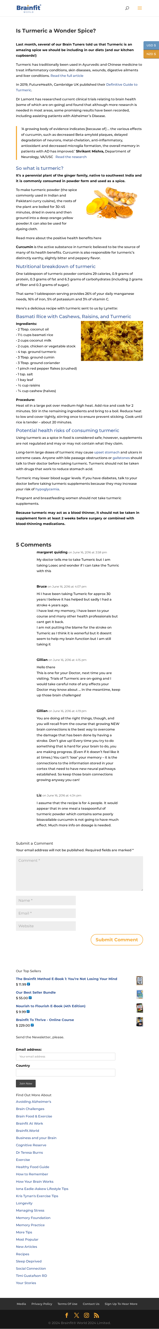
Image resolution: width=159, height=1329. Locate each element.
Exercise (23, 1160)
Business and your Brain (36, 1138)
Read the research (71, 157)
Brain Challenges (30, 1109)
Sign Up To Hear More (121, 1304)
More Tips (24, 1232)
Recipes (22, 1254)
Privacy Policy (41, 1304)
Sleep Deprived (29, 1261)
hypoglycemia (47, 489)
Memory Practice (30, 1225)
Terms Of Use (67, 1304)
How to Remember (32, 1174)
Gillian (42, 660)
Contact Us (91, 1304)
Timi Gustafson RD (31, 1276)
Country (23, 1066)
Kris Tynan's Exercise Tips (37, 1196)
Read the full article (67, 76)
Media (21, 1304)
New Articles (26, 1247)
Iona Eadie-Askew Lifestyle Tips (42, 1189)
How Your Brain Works (34, 1182)
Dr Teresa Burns (29, 1153)
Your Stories (26, 1283)
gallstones (121, 458)
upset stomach (107, 452)
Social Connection (31, 1268)
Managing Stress (30, 1210)
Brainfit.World (27, 1131)
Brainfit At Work (29, 1123)
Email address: (29, 1049)
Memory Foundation (33, 1218)
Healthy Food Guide (32, 1167)
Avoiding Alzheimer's (33, 1102)
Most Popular (27, 1239)
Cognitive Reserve (31, 1145)
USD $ (149, 45)
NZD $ (149, 54)
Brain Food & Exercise (34, 1116)
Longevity (24, 1203)
